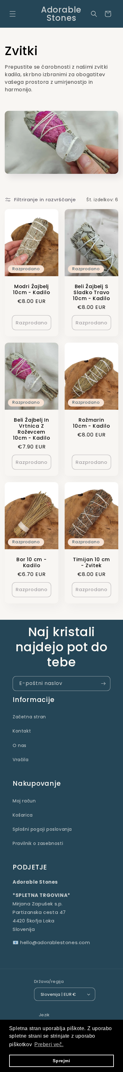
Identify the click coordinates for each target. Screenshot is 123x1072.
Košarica (23, 815)
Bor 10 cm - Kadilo (31, 562)
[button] (13, 14)
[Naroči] (103, 683)
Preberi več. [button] (48, 1044)
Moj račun (24, 801)
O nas (19, 745)
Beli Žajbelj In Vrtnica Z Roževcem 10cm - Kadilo (31, 429)
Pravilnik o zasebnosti (38, 843)
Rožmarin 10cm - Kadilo (91, 423)
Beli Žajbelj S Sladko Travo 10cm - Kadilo (91, 292)
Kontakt (22, 731)
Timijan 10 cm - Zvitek (91, 562)
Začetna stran (29, 717)
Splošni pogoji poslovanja (42, 829)
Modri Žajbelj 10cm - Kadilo (31, 289)
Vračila (20, 759)
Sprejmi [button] (61, 1060)
